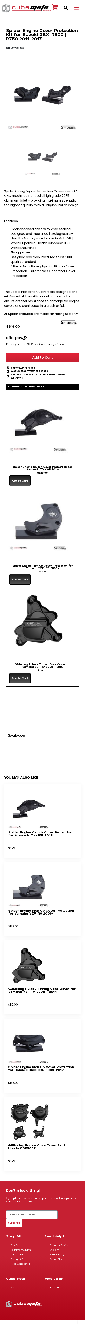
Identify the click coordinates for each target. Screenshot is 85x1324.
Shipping (54, 1250)
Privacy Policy (57, 1254)
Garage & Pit (17, 1259)
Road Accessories (20, 1263)
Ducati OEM (17, 1254)
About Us (16, 1287)
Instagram (55, 1287)
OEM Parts (16, 1245)
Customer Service (59, 1245)
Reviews (16, 736)
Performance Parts (21, 1250)
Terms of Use (56, 1259)
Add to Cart (42, 358)
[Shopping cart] (55, 7)
